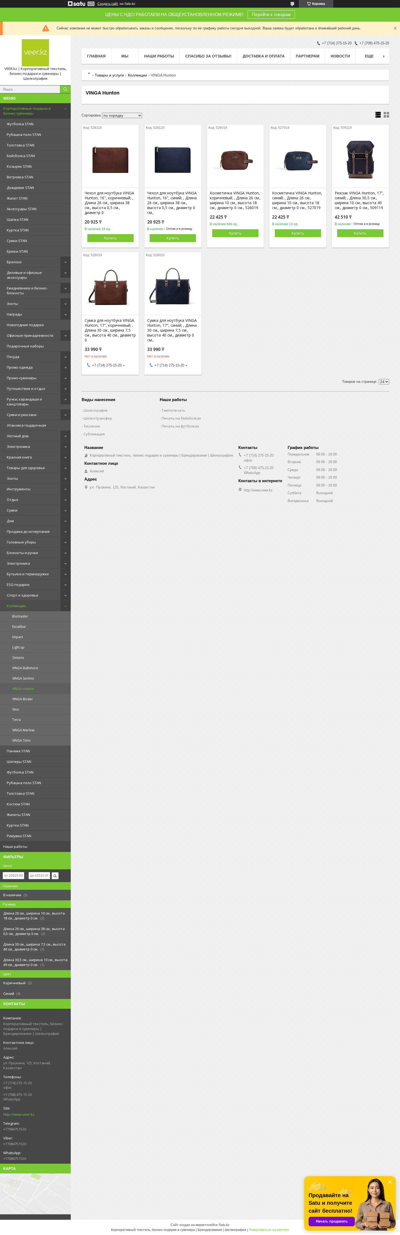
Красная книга (19, 457)
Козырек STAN (19, 166)
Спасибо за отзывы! (208, 56)
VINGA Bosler (22, 699)
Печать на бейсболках (181, 418)
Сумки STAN (17, 240)
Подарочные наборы (25, 346)
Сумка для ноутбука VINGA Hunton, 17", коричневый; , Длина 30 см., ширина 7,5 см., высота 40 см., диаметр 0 (110, 330)
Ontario (18, 657)
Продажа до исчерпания (28, 531)
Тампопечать (173, 410)
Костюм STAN (18, 804)
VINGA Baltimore (25, 668)
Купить (110, 238)
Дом (10, 520)
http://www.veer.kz (19, 1114)
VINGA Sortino (23, 678)
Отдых (12, 499)
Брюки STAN (17, 251)
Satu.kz (224, 1225)
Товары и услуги (109, 75)
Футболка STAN (20, 123)
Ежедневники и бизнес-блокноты (27, 290)
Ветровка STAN (20, 177)
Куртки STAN (18, 825)
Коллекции (16, 605)
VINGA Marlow (23, 730)
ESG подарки (18, 584)
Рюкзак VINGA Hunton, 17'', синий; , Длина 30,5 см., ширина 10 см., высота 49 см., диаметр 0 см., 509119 (359, 200)
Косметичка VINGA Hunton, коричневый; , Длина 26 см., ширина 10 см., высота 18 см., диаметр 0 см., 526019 (235, 200)
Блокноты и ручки (22, 552)
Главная (96, 56)
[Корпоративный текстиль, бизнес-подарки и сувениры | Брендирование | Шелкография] (35, 52)
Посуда (13, 356)
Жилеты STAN (18, 814)
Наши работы (15, 846)
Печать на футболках (180, 426)
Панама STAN (18, 750)
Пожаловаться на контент (269, 1230)
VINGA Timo (21, 740)
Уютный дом (18, 435)
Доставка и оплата (264, 56)
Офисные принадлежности (30, 335)
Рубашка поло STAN (24, 134)
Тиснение (92, 426)
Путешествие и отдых (26, 388)
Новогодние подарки (25, 324)
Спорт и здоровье (22, 595)
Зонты (12, 303)
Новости (340, 56)
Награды (14, 314)
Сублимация (94, 434)
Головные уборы (21, 542)
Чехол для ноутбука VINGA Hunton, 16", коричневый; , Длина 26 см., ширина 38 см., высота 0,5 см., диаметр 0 (109, 203)
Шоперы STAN (19, 761)
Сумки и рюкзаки (21, 414)
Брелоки (14, 261)
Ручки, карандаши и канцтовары (24, 401)
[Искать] (65, 89)
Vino (15, 709)
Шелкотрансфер (98, 418)
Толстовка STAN (20, 145)
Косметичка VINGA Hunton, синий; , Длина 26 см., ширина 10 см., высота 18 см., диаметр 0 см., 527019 (297, 200)
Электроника (18, 446)
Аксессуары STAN (21, 208)
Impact (17, 637)
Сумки (12, 510)
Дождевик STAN (20, 187)
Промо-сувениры (21, 377)
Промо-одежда (20, 367)
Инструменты (18, 489)
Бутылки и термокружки (28, 573)
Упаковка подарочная (26, 425)
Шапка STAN (17, 219)
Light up (18, 647)
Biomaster (20, 616)
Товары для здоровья (26, 467)
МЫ (124, 56)
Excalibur (19, 626)
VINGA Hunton (23, 688)
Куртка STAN (18, 230)
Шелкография (95, 410)
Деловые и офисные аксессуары (24, 275)
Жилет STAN (17, 198)
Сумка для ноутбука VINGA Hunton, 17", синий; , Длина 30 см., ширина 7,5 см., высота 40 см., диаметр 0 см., (172, 330)
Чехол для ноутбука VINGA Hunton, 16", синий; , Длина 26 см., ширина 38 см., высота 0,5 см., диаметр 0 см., (172, 203)
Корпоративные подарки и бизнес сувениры (27, 111)
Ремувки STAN (19, 835)
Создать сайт (107, 4)
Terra (16, 719)
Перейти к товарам (271, 14)
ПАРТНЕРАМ (307, 56)
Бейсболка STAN (21, 155)
